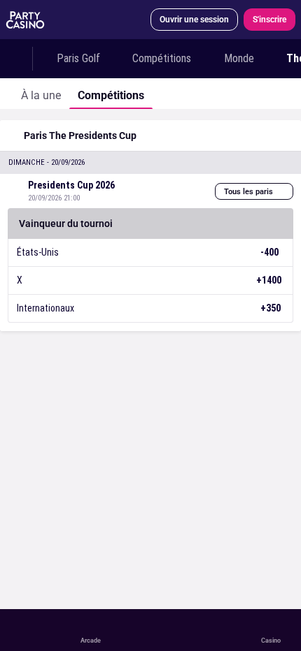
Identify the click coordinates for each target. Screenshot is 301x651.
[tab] (41, 93)
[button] (150, 163)
